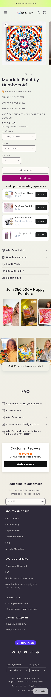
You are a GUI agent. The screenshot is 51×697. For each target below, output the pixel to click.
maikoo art (24, 678)
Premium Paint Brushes (24, 217)
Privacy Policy (12, 524)
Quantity (6, 155)
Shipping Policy (13, 530)
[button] (5, 13)
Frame (5, 143)
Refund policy (23, 682)
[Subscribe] (42, 501)
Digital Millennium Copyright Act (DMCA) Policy (21, 586)
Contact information (26, 690)
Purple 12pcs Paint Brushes (24, 233)
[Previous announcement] (5, 3)
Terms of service (19, 686)
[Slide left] (20, 74)
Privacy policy (37, 682)
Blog (7, 542)
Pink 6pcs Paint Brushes (24, 206)
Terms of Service (14, 536)
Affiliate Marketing (14, 549)
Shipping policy (35, 686)
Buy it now (25, 178)
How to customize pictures (19, 578)
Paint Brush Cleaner (24, 193)
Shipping (5, 127)
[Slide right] (32, 74)
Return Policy (12, 518)
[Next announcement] (46, 3)
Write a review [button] (25, 464)
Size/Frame (7, 131)
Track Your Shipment (16, 566)
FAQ (7, 572)
